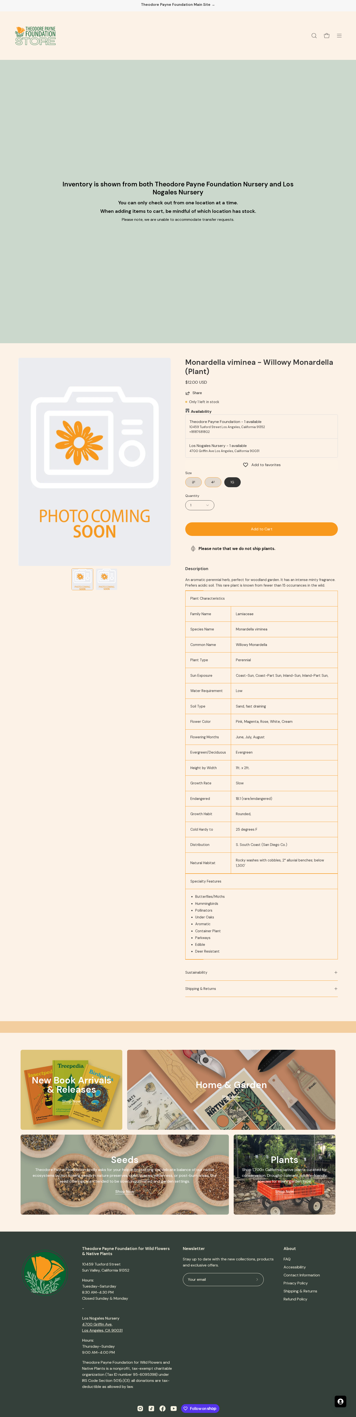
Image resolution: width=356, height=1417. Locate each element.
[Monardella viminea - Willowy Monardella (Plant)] (82, 579)
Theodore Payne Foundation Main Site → (178, 4)
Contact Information (302, 1275)
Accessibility (295, 1267)
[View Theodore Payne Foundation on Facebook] (162, 1408)
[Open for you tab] (340, 1401)
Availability (201, 411)
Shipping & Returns (200, 989)
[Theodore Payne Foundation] (35, 35)
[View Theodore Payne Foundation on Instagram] (140, 1408)
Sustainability (196, 972)
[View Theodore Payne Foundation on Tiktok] (151, 1408)
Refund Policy (295, 1299)
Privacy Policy (296, 1283)
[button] (314, 35)
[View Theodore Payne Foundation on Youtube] (173, 1408)
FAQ (287, 1259)
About (290, 1248)
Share (197, 393)
